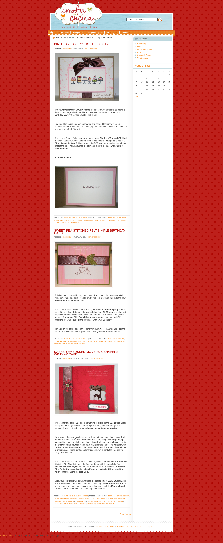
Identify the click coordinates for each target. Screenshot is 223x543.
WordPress (144, 527)
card (122, 339)
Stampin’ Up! (78, 32)
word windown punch (105, 503)
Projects (140, 52)
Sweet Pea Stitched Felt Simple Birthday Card (89, 232)
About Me (126, 32)
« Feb (135, 97)
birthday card (114, 339)
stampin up (120, 341)
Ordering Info (112, 32)
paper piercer (99, 220)
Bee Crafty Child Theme (105, 527)
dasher (110, 498)
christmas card (84, 498)
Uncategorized (82, 217)
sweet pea (70, 344)
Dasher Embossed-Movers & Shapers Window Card (86, 353)
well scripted (80, 344)
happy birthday (83, 341)
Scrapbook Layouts (95, 32)
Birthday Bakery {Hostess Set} (81, 44)
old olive (94, 341)
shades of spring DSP (107, 341)
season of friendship (77, 503)
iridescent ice (80, 501)
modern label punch (95, 501)
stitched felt (59, 344)
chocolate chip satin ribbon (71, 220)
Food (139, 47)
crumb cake (88, 220)
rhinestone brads (61, 503)
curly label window (99, 498)
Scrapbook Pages (144, 55)
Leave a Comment (91, 48)
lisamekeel (66, 48)
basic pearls (113, 217)
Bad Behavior (6, 535)
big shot (125, 496)
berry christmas (115, 496)
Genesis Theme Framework (127, 527)
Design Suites (63, 32)
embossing (118, 498)
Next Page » (125, 514)
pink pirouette (111, 220)
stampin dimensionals (71, 222)
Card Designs (69, 217)
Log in (152, 527)
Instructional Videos (144, 49)
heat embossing (68, 501)
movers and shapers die (113, 501)
